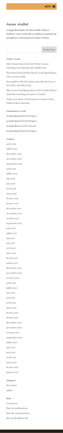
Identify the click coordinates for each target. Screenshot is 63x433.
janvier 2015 (12, 372)
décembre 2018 (13, 154)
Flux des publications (16, 408)
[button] (48, 6)
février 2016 (12, 312)
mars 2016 (11, 307)
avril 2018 (11, 188)
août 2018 (11, 168)
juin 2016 (10, 292)
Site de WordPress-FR (17, 418)
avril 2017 (11, 248)
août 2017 (11, 228)
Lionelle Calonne (28, 126)
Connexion (11, 403)
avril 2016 (11, 302)
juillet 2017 (11, 233)
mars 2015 (11, 362)
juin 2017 (10, 238)
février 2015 (12, 367)
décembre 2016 (13, 268)
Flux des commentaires (18, 413)
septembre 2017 (14, 223)
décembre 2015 (13, 322)
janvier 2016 (12, 317)
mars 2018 (11, 193)
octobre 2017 (12, 218)
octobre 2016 (12, 278)
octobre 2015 (12, 332)
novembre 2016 (14, 273)
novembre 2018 (14, 158)
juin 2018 (10, 178)
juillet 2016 (11, 288)
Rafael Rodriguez (28, 116)
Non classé (11, 385)
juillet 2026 (11, 149)
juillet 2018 (11, 173)
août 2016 (11, 283)
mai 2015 (10, 352)
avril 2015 (11, 357)
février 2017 (12, 258)
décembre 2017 (13, 208)
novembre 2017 (14, 213)
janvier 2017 (12, 263)
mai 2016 (10, 297)
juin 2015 (10, 347)
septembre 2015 (14, 337)
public (9, 390)
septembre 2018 (14, 163)
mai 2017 (10, 243)
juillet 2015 (11, 342)
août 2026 (11, 144)
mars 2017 (11, 253)
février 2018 (12, 198)
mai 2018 (10, 183)
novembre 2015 (14, 327)
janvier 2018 (12, 203)
